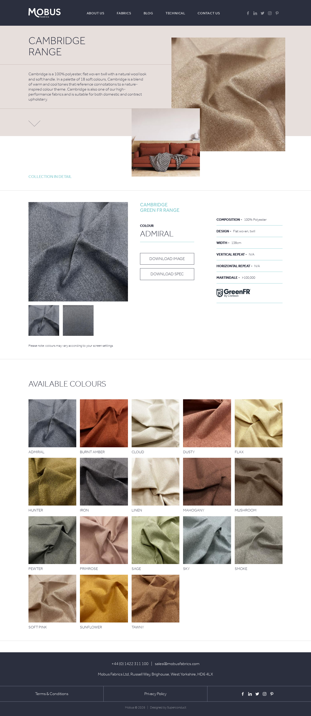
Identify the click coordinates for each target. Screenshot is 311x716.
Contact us (209, 13)
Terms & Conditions (51, 693)
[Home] (44, 13)
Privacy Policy (155, 693)
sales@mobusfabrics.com (177, 663)
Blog (148, 13)
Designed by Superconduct (168, 707)
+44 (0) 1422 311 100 (130, 663)
